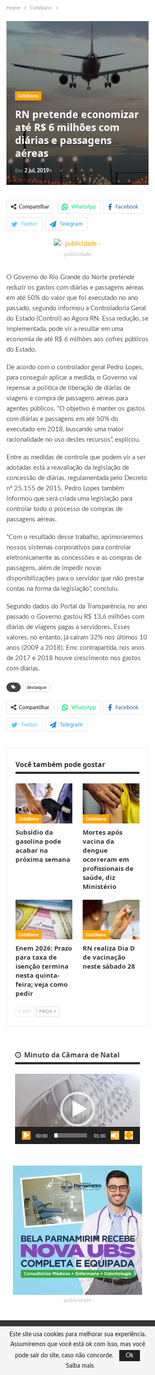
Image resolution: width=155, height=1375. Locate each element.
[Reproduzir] (26, 1135)
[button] (77, 1109)
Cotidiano (28, 96)
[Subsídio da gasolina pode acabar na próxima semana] (44, 803)
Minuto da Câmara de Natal (71, 1055)
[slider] (70, 1135)
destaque (36, 687)
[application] (77, 1109)
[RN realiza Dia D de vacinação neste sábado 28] (111, 919)
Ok (129, 1356)
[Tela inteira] (128, 1135)
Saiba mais (80, 1366)
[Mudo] (115, 1135)
